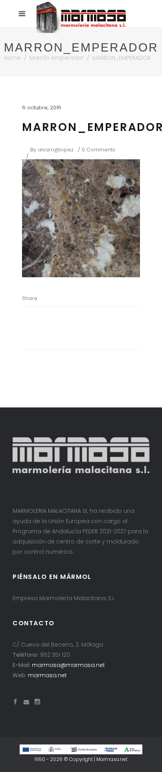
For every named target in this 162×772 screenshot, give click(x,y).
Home (12, 58)
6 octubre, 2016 (41, 107)
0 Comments (98, 149)
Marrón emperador (56, 58)
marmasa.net (47, 675)
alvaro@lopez (56, 149)
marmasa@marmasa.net (68, 665)
